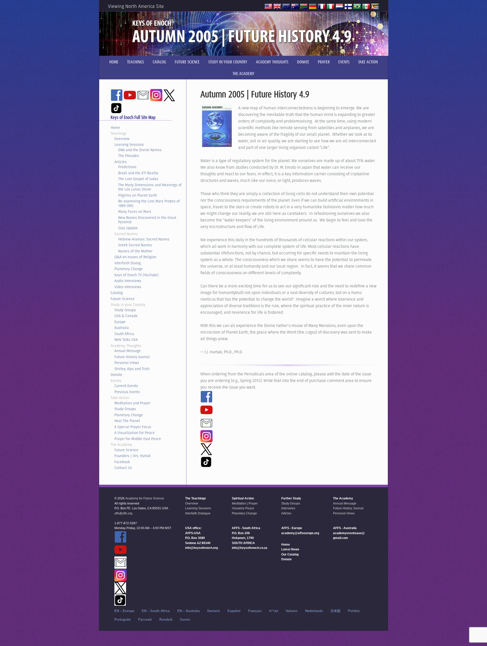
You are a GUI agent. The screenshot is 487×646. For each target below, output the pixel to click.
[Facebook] (206, 400)
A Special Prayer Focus (132, 426)
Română (165, 619)
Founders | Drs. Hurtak (132, 455)
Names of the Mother (135, 251)
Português (122, 619)
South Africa (124, 333)
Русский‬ (145, 619)
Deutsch (213, 611)
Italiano (292, 611)
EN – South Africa (156, 611)
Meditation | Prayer (245, 503)
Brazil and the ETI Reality (138, 173)
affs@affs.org (123, 513)
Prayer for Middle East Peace (137, 438)
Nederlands (314, 611)
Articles (120, 161)
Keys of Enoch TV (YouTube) (136, 274)
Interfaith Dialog (127, 263)
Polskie (354, 611)
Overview (121, 138)
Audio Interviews (127, 280)
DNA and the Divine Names (140, 149)
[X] (206, 453)
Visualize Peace (243, 508)
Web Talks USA (126, 339)
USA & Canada (125, 315)
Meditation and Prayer (132, 403)
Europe (120, 321)
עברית (273, 611)
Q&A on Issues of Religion (135, 256)
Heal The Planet (127, 420)
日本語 (335, 611)
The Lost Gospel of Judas (138, 178)
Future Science (123, 298)
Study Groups (125, 309)
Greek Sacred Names (135, 245)
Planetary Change (128, 268)
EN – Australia (188, 611)
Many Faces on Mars (134, 211)
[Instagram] (206, 440)
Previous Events (127, 391)
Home (115, 127)
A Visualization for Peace (134, 432)
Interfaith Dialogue (198, 513)
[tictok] (206, 465)
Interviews (288, 508)
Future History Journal (132, 356)
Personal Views (126, 362)
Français (255, 611)
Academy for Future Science (144, 498)
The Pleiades (128, 155)
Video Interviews (127, 286)
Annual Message (127, 350)
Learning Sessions (129, 144)
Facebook (122, 461)
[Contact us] (206, 427)
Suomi (185, 619)
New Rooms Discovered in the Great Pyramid (147, 220)
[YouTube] (206, 414)
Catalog (117, 292)
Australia (121, 327)
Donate (116, 374)
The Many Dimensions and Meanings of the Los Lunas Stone (150, 187)
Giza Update (128, 228)
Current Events (126, 385)
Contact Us (123, 467)
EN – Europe (124, 611)
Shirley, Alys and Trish (131, 368)
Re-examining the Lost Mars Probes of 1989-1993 (149, 203)
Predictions (127, 166)
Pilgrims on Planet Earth (137, 195)
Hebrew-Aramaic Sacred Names (143, 239)
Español (234, 611)
